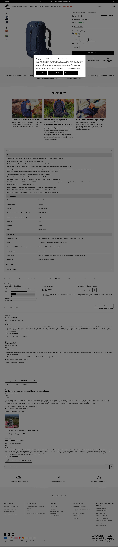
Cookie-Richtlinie (75, 68)
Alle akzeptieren (41, 72)
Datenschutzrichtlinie (60, 68)
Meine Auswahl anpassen (71, 72)
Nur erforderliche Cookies (55, 72)
